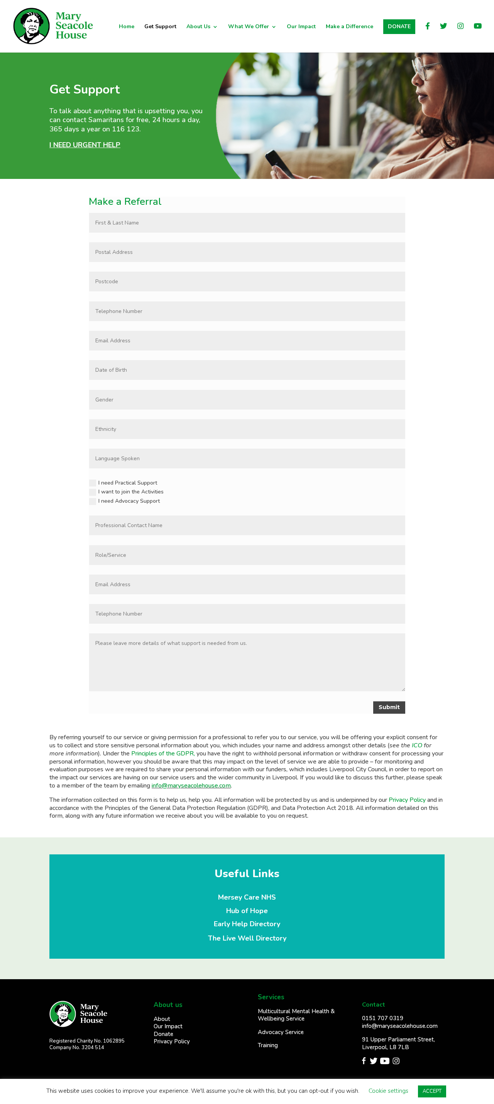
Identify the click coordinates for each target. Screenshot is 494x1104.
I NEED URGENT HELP (84, 145)
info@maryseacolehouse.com (191, 785)
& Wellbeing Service (296, 1015)
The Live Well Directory (247, 938)
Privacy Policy (407, 800)
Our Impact (301, 27)
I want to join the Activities (131, 491)
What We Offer (248, 27)
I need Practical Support (127, 483)
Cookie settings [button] (388, 1091)
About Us (198, 27)
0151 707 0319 (382, 1018)
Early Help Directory (247, 924)
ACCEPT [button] (432, 1091)
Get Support (160, 27)
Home (126, 27)
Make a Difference (349, 27)
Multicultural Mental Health (294, 1011)
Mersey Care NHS (247, 897)
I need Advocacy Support (129, 501)
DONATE (399, 26)
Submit (389, 707)
